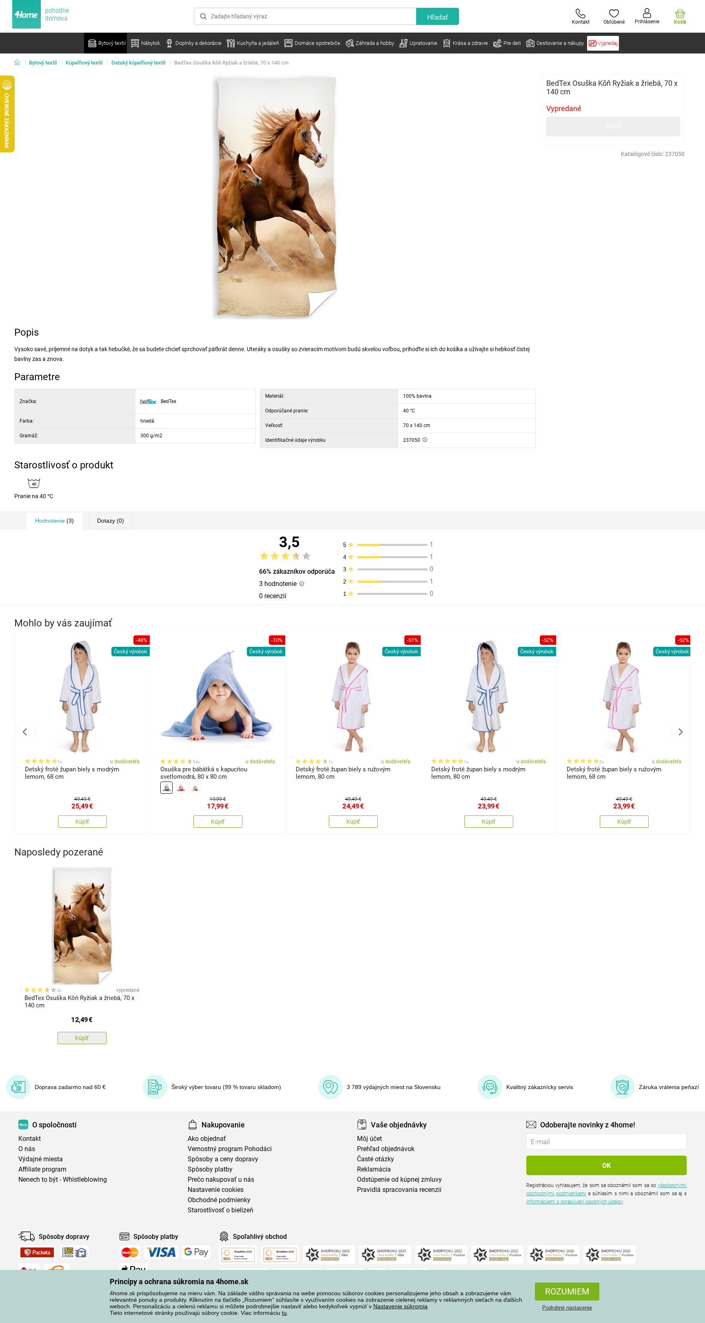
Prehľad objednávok (386, 1149)
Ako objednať (207, 1139)
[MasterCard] (130, 1252)
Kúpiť (613, 126)
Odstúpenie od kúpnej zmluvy (399, 1179)
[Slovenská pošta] (74, 1252)
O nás (26, 1149)
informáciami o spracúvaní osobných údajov (574, 1202)
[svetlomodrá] (166, 787)
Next (680, 732)
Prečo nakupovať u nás (221, 1179)
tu (284, 1313)
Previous (25, 732)
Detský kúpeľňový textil (138, 63)
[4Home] (20, 63)
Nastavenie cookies (216, 1190)
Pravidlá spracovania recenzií (399, 1190)
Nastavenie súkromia (400, 1306)
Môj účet (369, 1139)
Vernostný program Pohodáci (230, 1149)
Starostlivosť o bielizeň (220, 1210)
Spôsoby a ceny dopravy (223, 1159)
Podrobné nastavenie (567, 1308)
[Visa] (161, 1252)
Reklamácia (374, 1169)
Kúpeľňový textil (84, 63)
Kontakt (29, 1139)
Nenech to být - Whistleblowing (62, 1179)
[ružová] (180, 787)
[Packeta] (37, 1252)
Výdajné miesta (40, 1159)
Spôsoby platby (210, 1169)
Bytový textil (43, 63)
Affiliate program (42, 1169)
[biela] (195, 787)
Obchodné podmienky (219, 1200)
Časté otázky (375, 1159)
